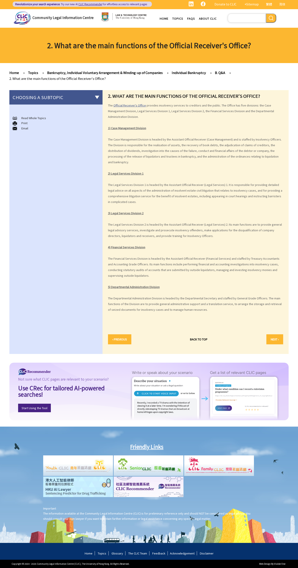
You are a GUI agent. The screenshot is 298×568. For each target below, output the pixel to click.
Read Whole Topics (33, 118)
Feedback (158, 553)
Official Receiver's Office (129, 105)
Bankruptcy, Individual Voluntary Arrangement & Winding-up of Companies (105, 72)
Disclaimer (207, 553)
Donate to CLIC (225, 4)
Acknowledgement (182, 553)
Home (164, 18)
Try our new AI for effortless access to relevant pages (81, 4)
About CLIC (208, 18)
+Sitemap (252, 4)
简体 (282, 4)
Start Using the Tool (34, 408)
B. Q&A (220, 72)
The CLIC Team (137, 553)
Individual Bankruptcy (189, 72)
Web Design (265, 563)
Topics (177, 18)
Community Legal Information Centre (63, 17)
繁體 (269, 4)
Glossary (117, 553)
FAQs (191, 18)
